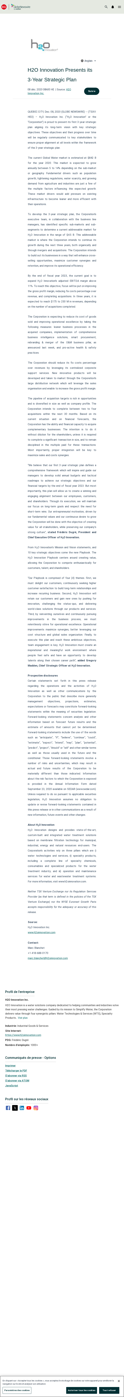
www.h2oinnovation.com (41, 932)
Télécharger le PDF (16, 1070)
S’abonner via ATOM (17, 1080)
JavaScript (11, 1085)
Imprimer (10, 1065)
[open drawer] (119, 7)
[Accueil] (15, 7)
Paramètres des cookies (17, 1390)
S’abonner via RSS (16, 1075)
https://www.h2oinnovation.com (23, 1035)
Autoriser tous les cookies (81, 1390)
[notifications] (112, 7)
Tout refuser (109, 1390)
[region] (62, 1386)
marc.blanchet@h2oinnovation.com (48, 958)
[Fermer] (118, 1381)
